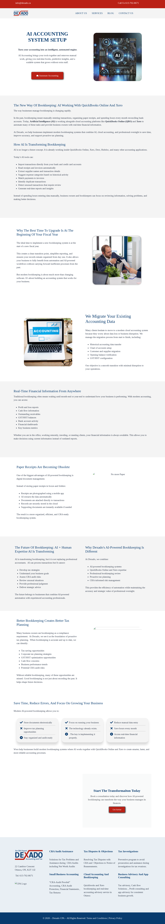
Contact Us (126, 13)
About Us (81, 13)
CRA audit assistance (61, 851)
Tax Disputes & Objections (98, 851)
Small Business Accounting (64, 874)
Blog (111, 13)
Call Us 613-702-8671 (128, 3)
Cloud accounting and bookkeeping (96, 876)
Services (97, 13)
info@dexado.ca (23, 3)
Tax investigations (128, 851)
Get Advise (117, 810)
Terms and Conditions (96, 918)
